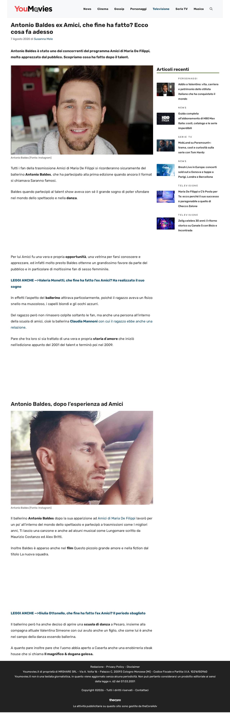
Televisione (161, 9)
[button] (211, 9)
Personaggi (138, 9)
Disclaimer (133, 666)
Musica (199, 9)
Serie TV (182, 9)
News (87, 9)
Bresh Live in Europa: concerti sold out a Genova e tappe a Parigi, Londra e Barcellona (197, 172)
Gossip (119, 9)
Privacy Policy (115, 666)
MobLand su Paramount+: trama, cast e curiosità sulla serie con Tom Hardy (196, 147)
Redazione (97, 666)
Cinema (102, 9)
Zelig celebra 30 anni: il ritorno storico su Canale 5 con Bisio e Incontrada (197, 225)
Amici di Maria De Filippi (116, 518)
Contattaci (142, 690)
